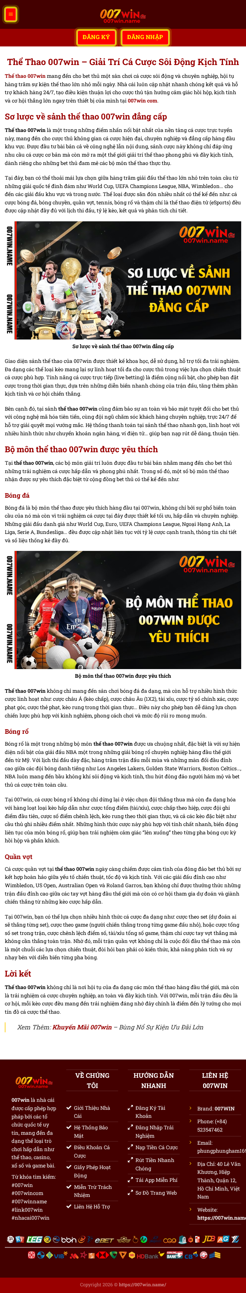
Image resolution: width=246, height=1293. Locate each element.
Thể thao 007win (25, 75)
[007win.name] (123, 14)
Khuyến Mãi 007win (81, 1027)
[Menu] (10, 14)
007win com (142, 100)
